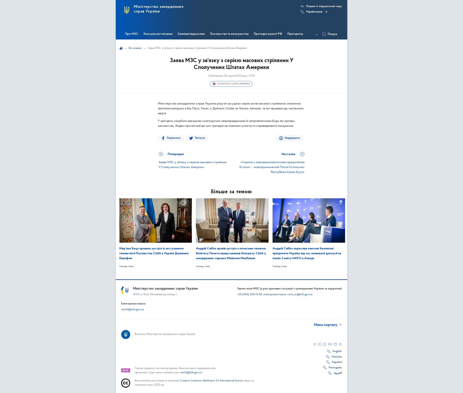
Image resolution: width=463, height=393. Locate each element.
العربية (338, 373)
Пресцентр (295, 34)
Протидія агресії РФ (268, 34)
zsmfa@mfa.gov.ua (132, 309)
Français (337, 356)
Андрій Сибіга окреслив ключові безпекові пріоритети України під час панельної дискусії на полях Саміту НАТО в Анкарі (307, 253)
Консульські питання (158, 34)
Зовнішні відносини (191, 34)
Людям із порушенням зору (324, 6)
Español (337, 362)
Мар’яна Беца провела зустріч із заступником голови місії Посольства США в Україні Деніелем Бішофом (153, 253)
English (337, 351)
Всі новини (135, 48)
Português (335, 367)
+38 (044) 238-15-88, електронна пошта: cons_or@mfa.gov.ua (274, 294)
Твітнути (200, 138)
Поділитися (173, 138)
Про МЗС (131, 34)
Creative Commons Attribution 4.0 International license (211, 380)
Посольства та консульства (229, 34)
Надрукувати (292, 138)
